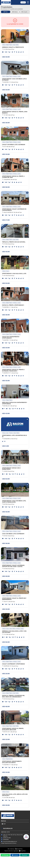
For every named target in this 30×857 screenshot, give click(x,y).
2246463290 (6, 839)
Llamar (25, 855)
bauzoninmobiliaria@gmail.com (10, 841)
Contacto (23, 2)
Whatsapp (6, 855)
